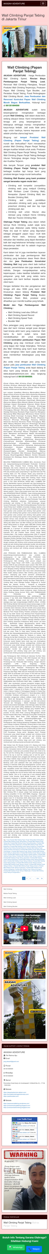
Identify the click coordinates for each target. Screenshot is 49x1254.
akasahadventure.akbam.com (21, 1125)
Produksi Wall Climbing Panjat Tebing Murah (15, 841)
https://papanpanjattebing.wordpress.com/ (16, 1103)
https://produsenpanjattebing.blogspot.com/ (17, 1105)
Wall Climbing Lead (10, 898)
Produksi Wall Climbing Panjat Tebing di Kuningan (28, 869)
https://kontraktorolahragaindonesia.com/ (16, 1094)
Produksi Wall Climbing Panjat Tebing (21, 851)
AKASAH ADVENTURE (14, 3)
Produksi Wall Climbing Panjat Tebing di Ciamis (29, 862)
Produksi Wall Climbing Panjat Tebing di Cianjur (16, 864)
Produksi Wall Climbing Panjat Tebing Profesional (23, 846)
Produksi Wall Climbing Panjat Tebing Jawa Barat (16, 858)
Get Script (17, 1142)
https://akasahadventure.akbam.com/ (15, 1092)
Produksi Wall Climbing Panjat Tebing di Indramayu (23, 866)
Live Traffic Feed (24, 1119)
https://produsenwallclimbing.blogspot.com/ (17, 1107)
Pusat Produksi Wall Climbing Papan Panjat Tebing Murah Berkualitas (24, 840)
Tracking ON (31, 1142)
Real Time (24, 1142)
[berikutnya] (42, 878)
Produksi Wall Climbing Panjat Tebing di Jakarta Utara (31, 856)
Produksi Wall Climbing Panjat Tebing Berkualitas (23, 843)
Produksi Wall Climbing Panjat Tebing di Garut (26, 866)
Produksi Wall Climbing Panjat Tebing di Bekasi (19, 861)
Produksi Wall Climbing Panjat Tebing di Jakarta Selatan (22, 854)
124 (37, 878)
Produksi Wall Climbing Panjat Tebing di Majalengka (17, 871)
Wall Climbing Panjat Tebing (18, 1222)
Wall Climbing (8, 889)
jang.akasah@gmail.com (11, 1061)
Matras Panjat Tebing (10, 893)
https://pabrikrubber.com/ (11, 1096)
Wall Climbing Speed (10, 902)
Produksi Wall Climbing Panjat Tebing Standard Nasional (24, 847)
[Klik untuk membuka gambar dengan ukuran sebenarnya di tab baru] (24, 41)
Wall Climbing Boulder (10, 906)
